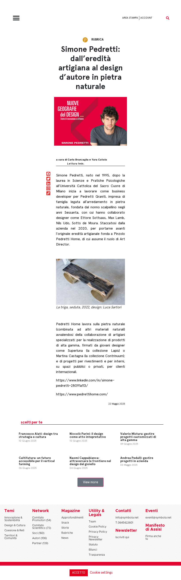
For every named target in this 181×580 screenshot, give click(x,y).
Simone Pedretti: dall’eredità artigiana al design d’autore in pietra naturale (90, 68)
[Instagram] (48, 188)
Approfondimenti (72, 517)
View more (90, 482)
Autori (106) (39, 538)
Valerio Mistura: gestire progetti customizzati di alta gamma (138, 437)
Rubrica (97, 39)
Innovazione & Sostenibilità (13, 519)
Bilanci (93, 549)
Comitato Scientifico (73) (41, 526)
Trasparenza (97, 554)
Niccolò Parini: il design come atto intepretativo (88, 435)
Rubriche (67, 533)
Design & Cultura (14, 525)
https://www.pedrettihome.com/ (82, 394)
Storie (65, 527)
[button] (16, 17)
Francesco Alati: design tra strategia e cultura (38, 435)
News (64, 538)
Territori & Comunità (10, 536)
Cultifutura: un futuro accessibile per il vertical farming (37, 461)
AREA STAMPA (130, 18)
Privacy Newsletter (95, 538)
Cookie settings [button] (101, 572)
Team (92, 521)
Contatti (123, 511)
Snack (65, 522)
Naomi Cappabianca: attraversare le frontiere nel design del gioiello (90, 461)
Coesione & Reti (14, 530)
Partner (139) (40, 543)
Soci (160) (38, 533)
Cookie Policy (97, 526)
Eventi (151, 511)
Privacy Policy (98, 531)
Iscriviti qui (122, 537)
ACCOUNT (146, 18)
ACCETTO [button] (78, 572)
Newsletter (126, 531)
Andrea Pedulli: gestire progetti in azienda (136, 459)
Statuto (93, 544)
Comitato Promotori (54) (41, 519)
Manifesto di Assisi (155, 528)
